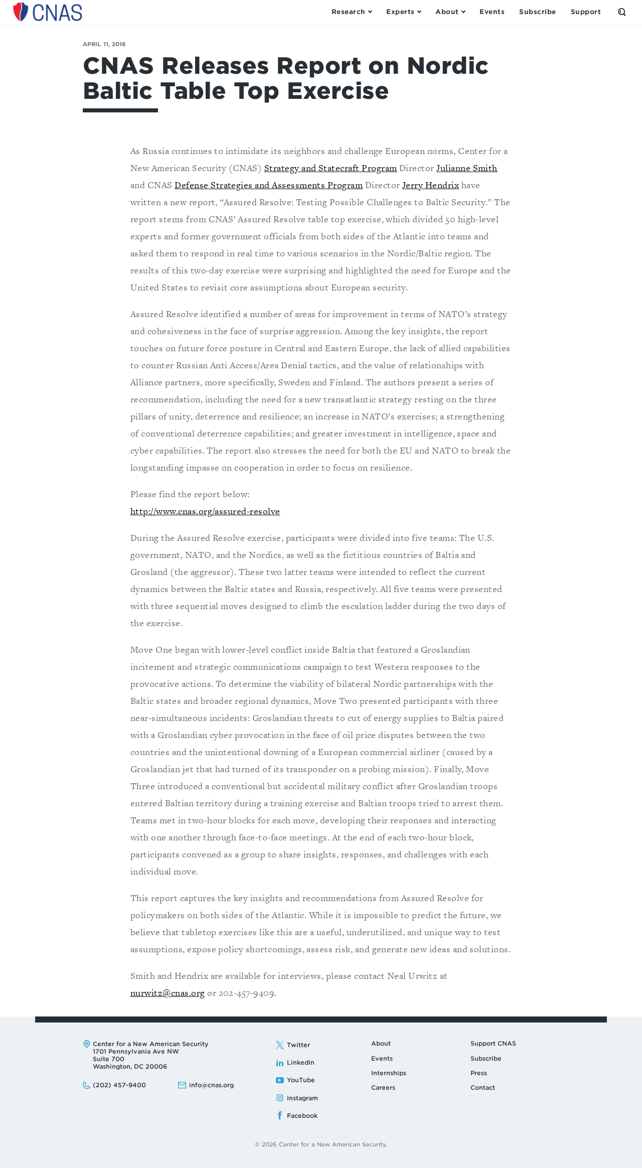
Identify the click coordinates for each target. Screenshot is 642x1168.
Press (478, 1073)
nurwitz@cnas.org (167, 992)
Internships (388, 1073)
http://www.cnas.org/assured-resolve (205, 511)
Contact (482, 1087)
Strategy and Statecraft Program (330, 168)
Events (382, 1058)
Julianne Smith (467, 168)
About (381, 1043)
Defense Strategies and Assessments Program (269, 185)
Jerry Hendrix (430, 185)
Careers (383, 1087)
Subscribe (486, 1058)
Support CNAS (493, 1043)
